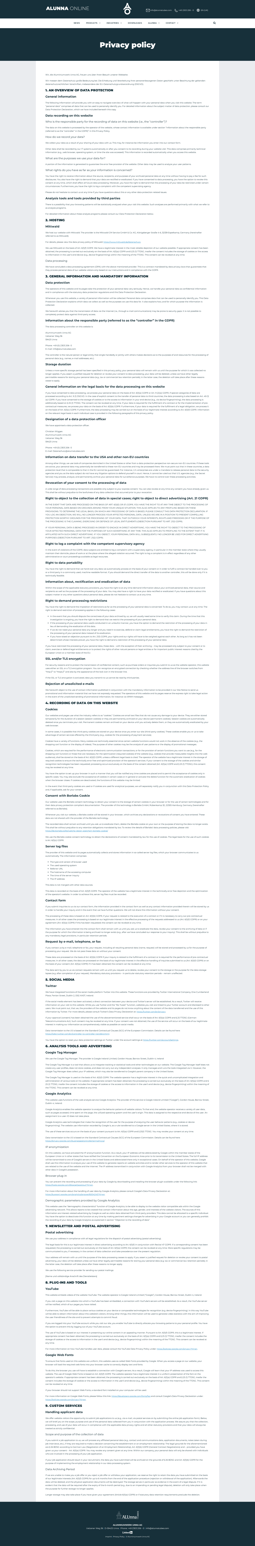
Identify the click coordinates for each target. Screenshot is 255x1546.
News (77, 23)
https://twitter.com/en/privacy (151, 1011)
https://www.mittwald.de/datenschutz (122, 242)
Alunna (152, 23)
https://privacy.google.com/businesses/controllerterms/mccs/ (74, 1141)
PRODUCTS (91, 23)
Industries (113, 23)
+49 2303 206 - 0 (186, 10)
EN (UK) (204, 10)
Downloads (135, 23)
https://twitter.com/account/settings (160, 1040)
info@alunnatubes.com (161, 10)
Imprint (108, 1537)
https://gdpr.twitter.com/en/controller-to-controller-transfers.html (77, 1034)
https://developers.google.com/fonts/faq (131, 1396)
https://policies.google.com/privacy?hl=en (177, 1349)
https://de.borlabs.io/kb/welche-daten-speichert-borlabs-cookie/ (76, 831)
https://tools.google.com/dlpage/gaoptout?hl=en (69, 1185)
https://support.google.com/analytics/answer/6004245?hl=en (75, 1194)
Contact (170, 23)
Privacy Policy (119, 1537)
